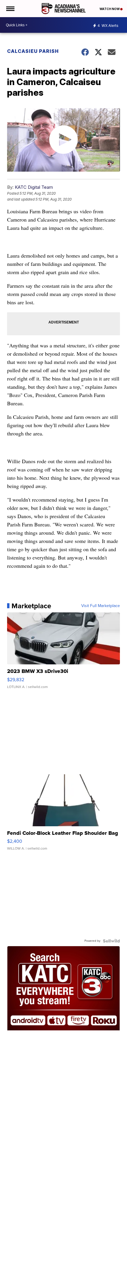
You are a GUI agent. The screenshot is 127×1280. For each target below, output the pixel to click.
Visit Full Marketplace (100, 606)
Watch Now (110, 9)
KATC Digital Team (34, 187)
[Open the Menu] (9, 8)
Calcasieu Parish (33, 51)
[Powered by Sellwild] (111, 941)
